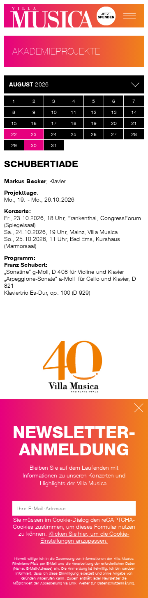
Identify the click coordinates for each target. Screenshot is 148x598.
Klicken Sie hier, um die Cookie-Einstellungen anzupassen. (85, 536)
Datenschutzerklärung (115, 583)
